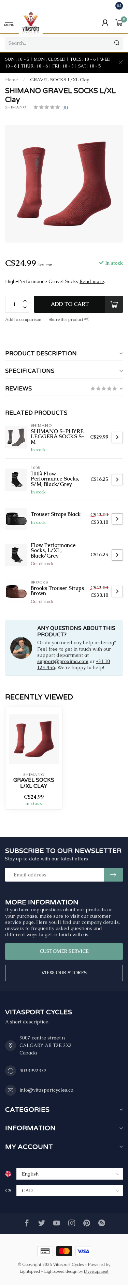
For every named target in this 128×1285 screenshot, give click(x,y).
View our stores (64, 973)
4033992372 (33, 1070)
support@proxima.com (62, 661)
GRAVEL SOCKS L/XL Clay (59, 80)
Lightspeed (29, 1271)
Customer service (64, 951)
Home (11, 80)
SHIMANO (15, 107)
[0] (119, 22)
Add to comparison (23, 319)
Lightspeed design (60, 1271)
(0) (65, 107)
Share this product (66, 319)
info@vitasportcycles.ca (46, 1090)
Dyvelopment (96, 1271)
